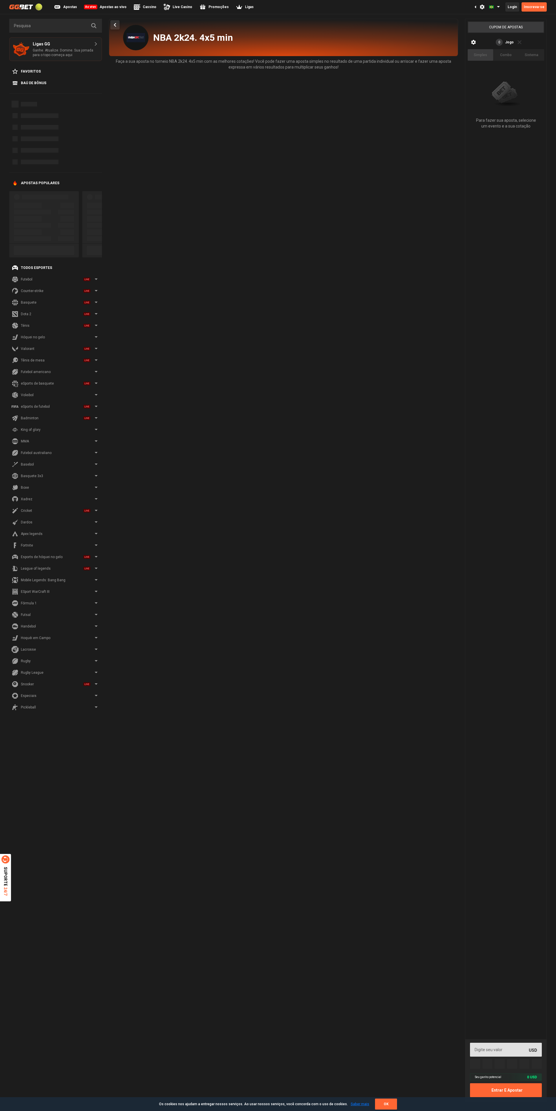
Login (512, 7)
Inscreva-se (534, 7)
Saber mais (360, 1104)
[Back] (115, 24)
